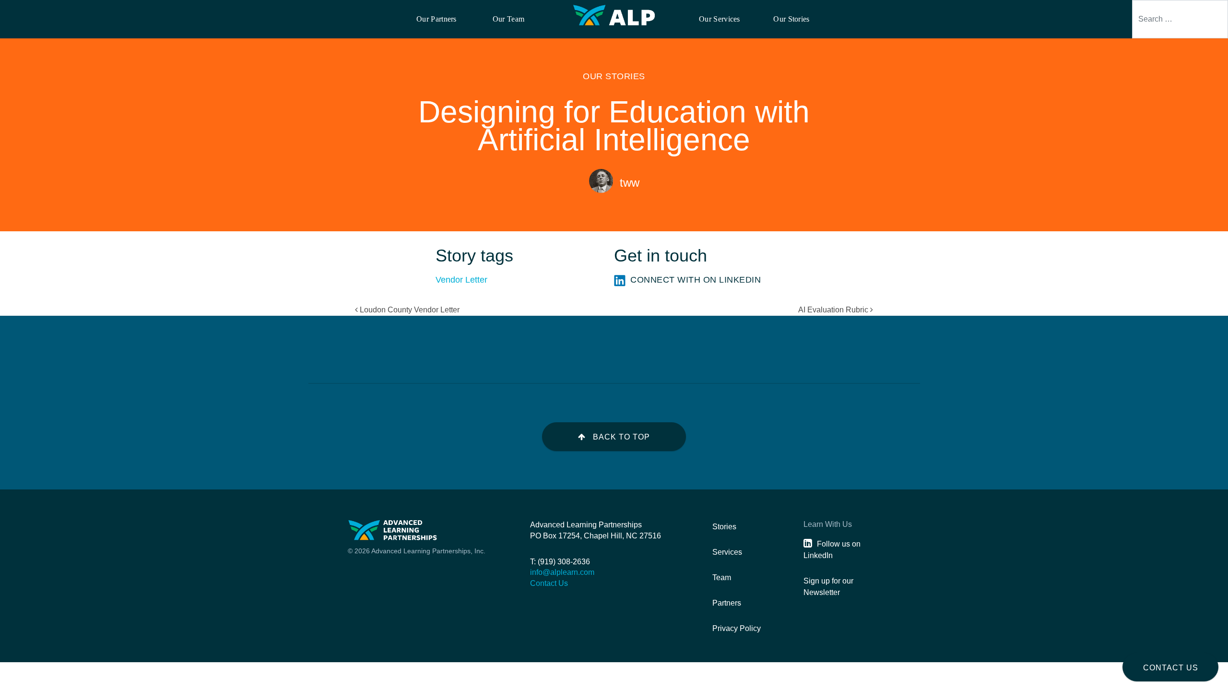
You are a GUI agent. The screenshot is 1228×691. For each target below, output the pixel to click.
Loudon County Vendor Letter (409, 310)
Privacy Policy (736, 628)
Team (721, 577)
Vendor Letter (461, 280)
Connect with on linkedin (695, 280)
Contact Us (1170, 668)
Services (727, 552)
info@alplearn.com (562, 572)
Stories (724, 527)
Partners (726, 603)
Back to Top (621, 437)
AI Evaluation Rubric (834, 310)
